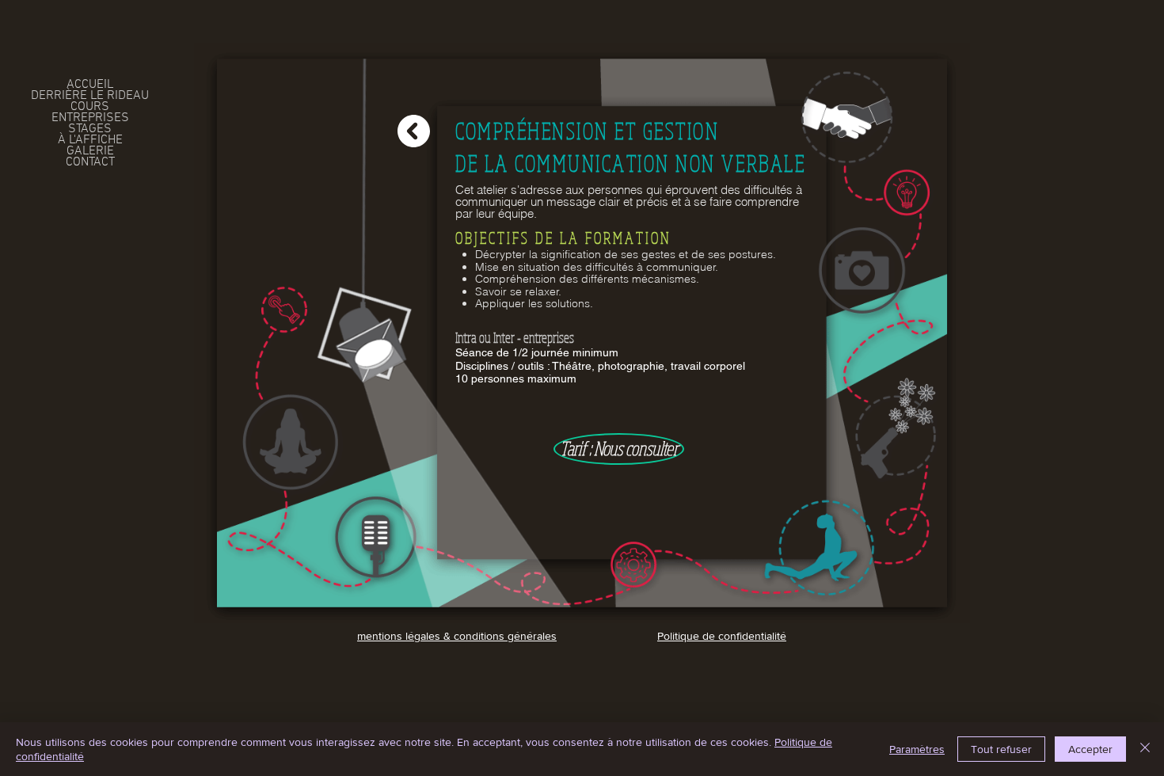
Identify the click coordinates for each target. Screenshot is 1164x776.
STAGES (90, 129)
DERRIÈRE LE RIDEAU (90, 95)
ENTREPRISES (90, 118)
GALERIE (90, 151)
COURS (89, 106)
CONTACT (90, 162)
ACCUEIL (90, 84)
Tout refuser (1001, 749)
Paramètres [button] (917, 749)
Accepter (1090, 749)
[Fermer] (1144, 749)
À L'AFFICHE (90, 140)
